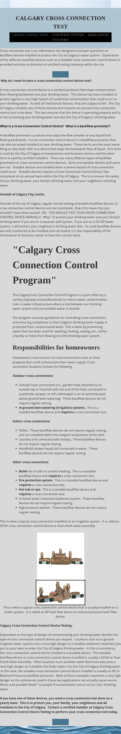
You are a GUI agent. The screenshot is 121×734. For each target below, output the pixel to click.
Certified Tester (68, 35)
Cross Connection (30, 35)
